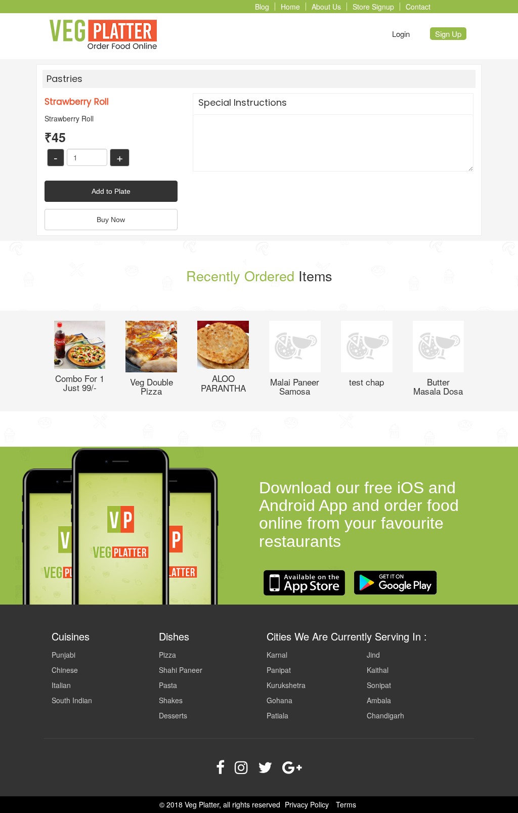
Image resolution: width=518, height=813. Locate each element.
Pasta (168, 685)
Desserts (173, 715)
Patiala (277, 715)
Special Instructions (242, 102)
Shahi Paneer (180, 670)
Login (401, 33)
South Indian (72, 700)
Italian (61, 685)
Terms (346, 804)
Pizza (167, 655)
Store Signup (373, 7)
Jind (373, 655)
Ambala (379, 700)
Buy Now (111, 220)
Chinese (65, 670)
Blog (262, 7)
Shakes (171, 700)
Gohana (279, 700)
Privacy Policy (307, 804)
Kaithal (377, 670)
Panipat (279, 670)
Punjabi (63, 655)
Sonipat (379, 685)
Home (290, 7)
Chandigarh (385, 715)
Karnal (277, 655)
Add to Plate (111, 191)
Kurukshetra (286, 685)
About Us (326, 7)
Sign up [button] (448, 33)
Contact (418, 7)
